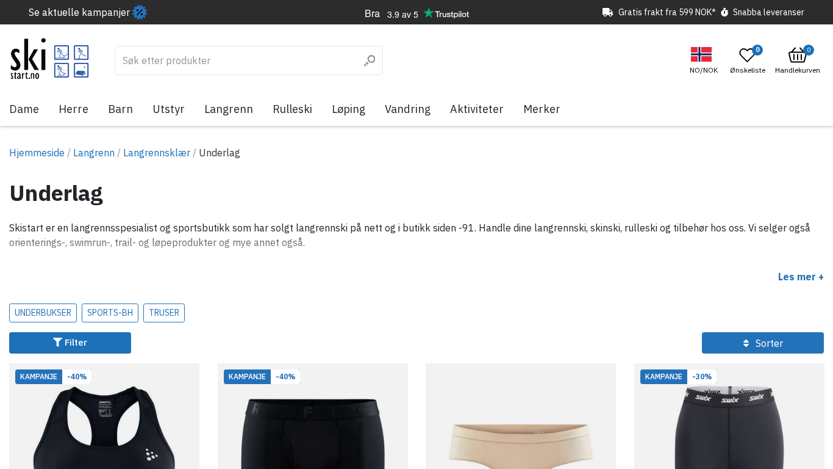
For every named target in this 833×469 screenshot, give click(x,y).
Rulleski (292, 109)
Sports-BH (110, 312)
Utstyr (168, 109)
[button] (705, 61)
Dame (24, 109)
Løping (348, 109)
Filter (74, 342)
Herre (73, 109)
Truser (164, 312)
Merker (541, 109)
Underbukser (43, 312)
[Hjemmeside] (49, 59)
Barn (120, 109)
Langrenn (228, 109)
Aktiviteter (477, 109)
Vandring (408, 109)
